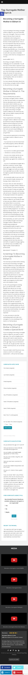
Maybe (7, 512)
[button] (2, 14)
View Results (14, 519)
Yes (7, 505)
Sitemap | (14, 654)
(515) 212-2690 (14, 659)
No (6, 509)
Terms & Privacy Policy (9, 435)
